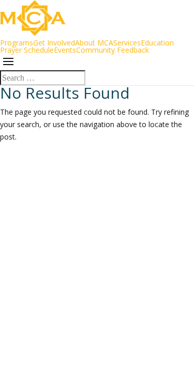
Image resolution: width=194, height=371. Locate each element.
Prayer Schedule (27, 50)
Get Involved (54, 43)
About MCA (94, 43)
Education (157, 43)
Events (65, 50)
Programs (16, 43)
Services (127, 43)
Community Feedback (112, 50)
